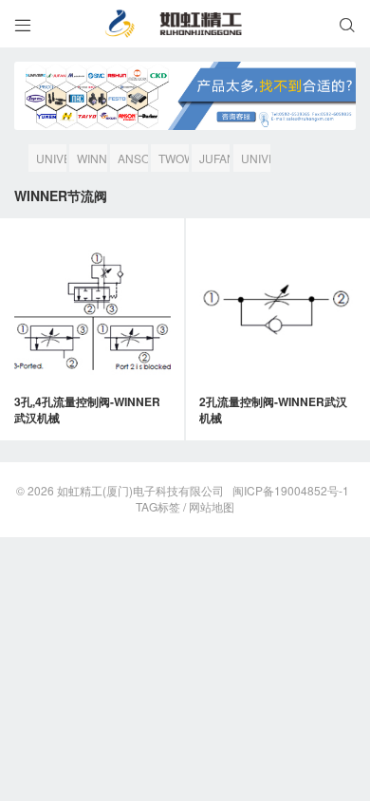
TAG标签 (158, 506)
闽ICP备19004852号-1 (290, 490)
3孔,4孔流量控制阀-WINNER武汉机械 (87, 409)
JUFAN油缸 (214, 161)
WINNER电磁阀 (92, 161)
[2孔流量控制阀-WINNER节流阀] (277, 311)
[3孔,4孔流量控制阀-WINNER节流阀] (92, 311)
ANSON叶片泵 (133, 161)
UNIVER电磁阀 (256, 161)
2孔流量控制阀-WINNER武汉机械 (273, 409)
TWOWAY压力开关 (173, 161)
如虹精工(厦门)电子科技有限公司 (140, 490)
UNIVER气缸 (51, 161)
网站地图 (211, 506)
